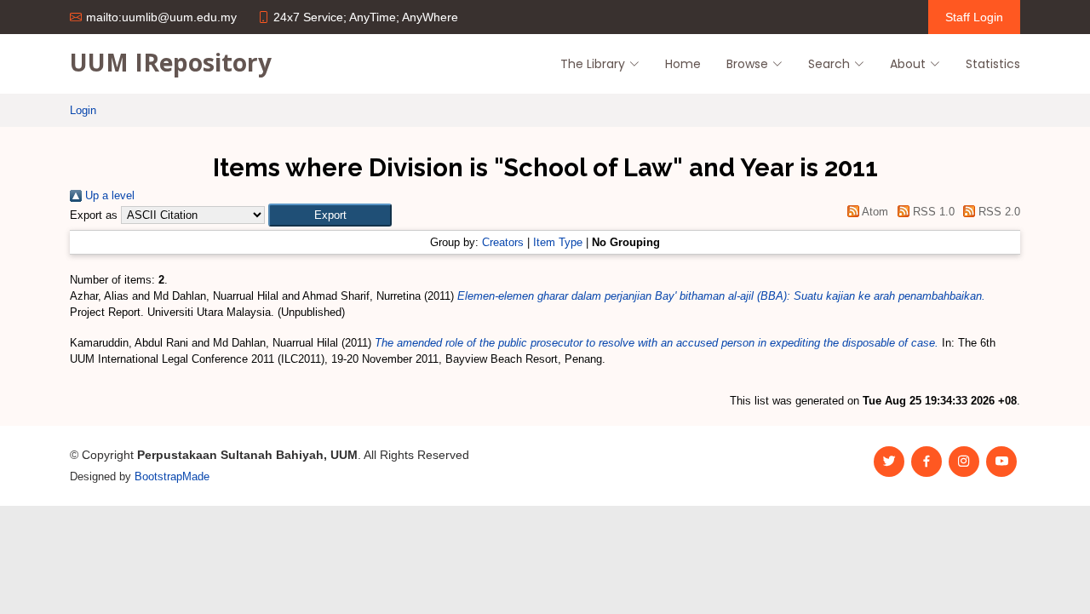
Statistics (993, 63)
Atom (873, 211)
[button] (330, 215)
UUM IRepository (171, 62)
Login (83, 110)
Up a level (108, 195)
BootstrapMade (172, 476)
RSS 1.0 (931, 211)
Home (683, 63)
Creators (503, 242)
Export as (94, 215)
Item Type (557, 242)
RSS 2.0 (997, 211)
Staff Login (974, 17)
